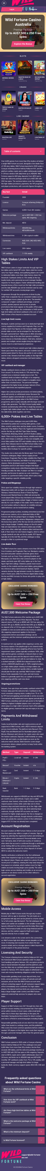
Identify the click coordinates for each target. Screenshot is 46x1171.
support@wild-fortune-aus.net (31, 1156)
